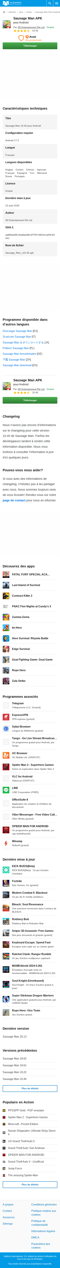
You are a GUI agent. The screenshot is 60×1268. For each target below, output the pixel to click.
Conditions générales (44, 1204)
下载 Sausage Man (14, 359)
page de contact (14, 500)
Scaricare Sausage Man (17, 336)
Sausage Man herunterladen (19, 353)
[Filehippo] (12, 3)
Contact (7, 1211)
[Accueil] (4, 12)
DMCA (35, 1237)
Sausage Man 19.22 (14, 1072)
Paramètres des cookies (40, 1246)
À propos (8, 1204)
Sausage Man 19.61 (14, 1065)
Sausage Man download (17, 365)
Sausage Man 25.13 (14, 1036)
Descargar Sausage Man (17, 331)
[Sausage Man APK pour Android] (7, 24)
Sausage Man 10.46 (14, 1079)
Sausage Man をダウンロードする (23, 342)
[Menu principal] (56, 3)
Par (28, 27)
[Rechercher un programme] (49, 3)
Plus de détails (30, 1088)
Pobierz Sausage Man (16, 348)
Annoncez (9, 1217)
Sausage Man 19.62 (14, 1058)
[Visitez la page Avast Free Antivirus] (30, 38)
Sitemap (7, 1223)
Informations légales (43, 1231)
